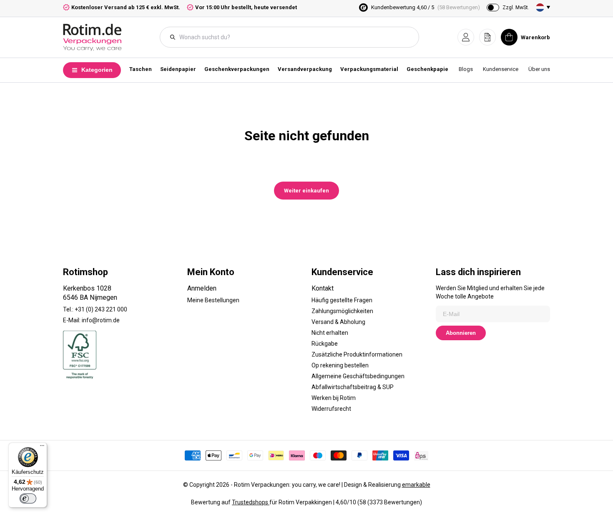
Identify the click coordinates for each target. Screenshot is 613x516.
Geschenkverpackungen (236, 69)
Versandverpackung (305, 69)
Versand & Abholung (338, 322)
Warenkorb (535, 37)
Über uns (539, 69)
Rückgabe (325, 343)
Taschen (140, 69)
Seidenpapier (178, 69)
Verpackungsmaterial (369, 69)
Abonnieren (461, 333)
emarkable (416, 484)
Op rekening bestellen (340, 365)
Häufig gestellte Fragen (342, 300)
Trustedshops (250, 502)
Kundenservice (500, 69)
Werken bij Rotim (334, 398)
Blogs (466, 69)
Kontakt (323, 288)
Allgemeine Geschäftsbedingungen (358, 376)
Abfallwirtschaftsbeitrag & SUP (353, 387)
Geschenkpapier (429, 69)
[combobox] (293, 37)
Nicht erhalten (330, 332)
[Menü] (42, 448)
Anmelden (201, 288)
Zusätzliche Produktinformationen (357, 354)
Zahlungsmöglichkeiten (342, 311)
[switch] (28, 498)
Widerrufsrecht (331, 408)
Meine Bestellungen (213, 300)
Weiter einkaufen (306, 190)
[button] (465, 37)
